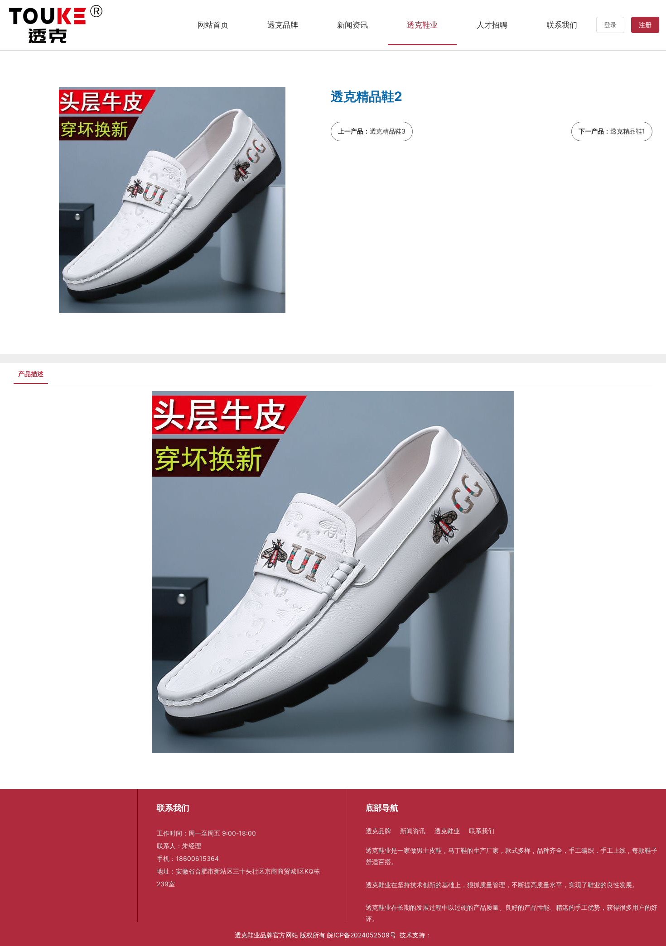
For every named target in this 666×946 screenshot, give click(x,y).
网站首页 (213, 24)
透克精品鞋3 (387, 131)
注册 (645, 25)
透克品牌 (282, 24)
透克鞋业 (422, 24)
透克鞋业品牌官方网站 (266, 935)
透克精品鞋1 (627, 131)
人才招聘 (492, 24)
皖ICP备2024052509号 (361, 935)
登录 (610, 25)
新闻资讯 (352, 24)
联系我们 (561, 24)
